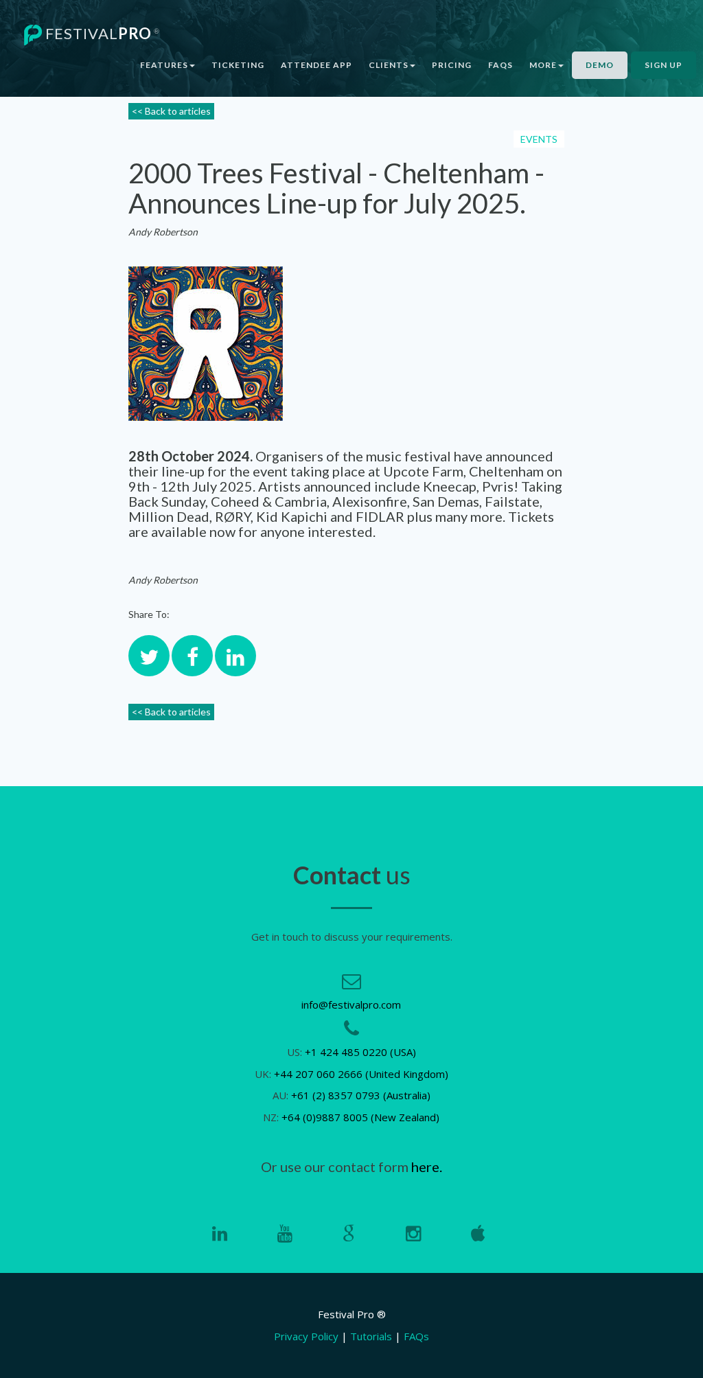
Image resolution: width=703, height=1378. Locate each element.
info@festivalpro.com (351, 1004)
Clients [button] (388, 65)
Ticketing (237, 65)
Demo (600, 65)
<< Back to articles (171, 111)
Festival (101, 33)
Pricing (452, 65)
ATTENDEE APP (316, 65)
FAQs (500, 65)
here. (426, 1166)
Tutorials (371, 1336)
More (543, 65)
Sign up (663, 65)
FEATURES (164, 65)
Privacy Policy (306, 1336)
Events (538, 139)
